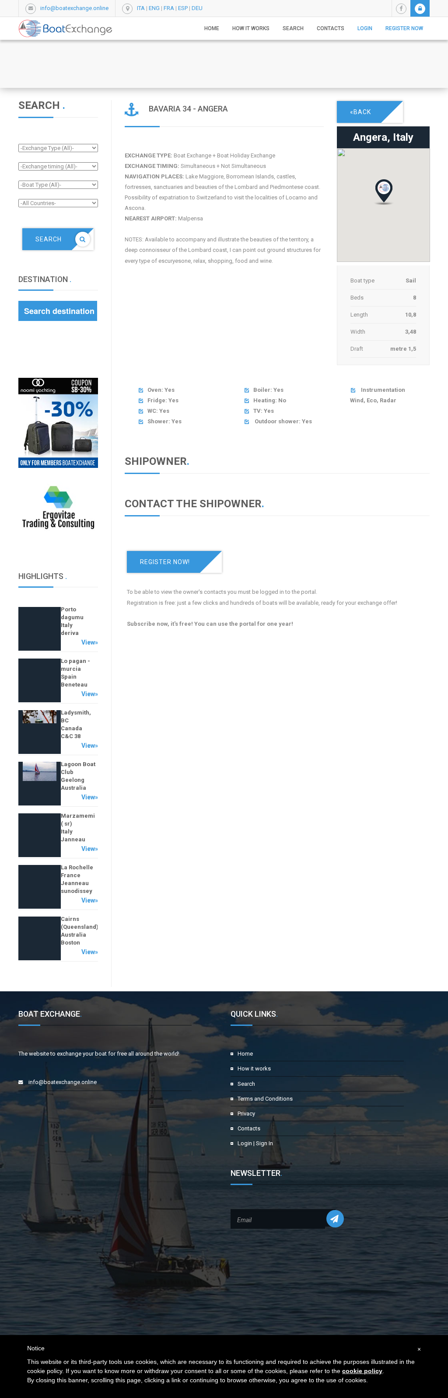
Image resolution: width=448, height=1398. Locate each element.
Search (246, 1084)
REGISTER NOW (404, 28)
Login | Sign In (255, 1143)
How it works (251, 28)
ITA (141, 8)
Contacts (330, 28)
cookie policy (362, 1370)
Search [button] (293, 28)
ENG (154, 8)
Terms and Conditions (265, 1098)
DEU (197, 8)
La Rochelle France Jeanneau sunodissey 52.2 (77, 883)
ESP (183, 8)
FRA (169, 8)
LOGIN (364, 28)
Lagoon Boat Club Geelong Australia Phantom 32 (78, 780)
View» (89, 642)
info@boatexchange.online (74, 8)
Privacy (246, 1113)
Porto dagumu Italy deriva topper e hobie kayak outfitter (77, 633)
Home (211, 28)
